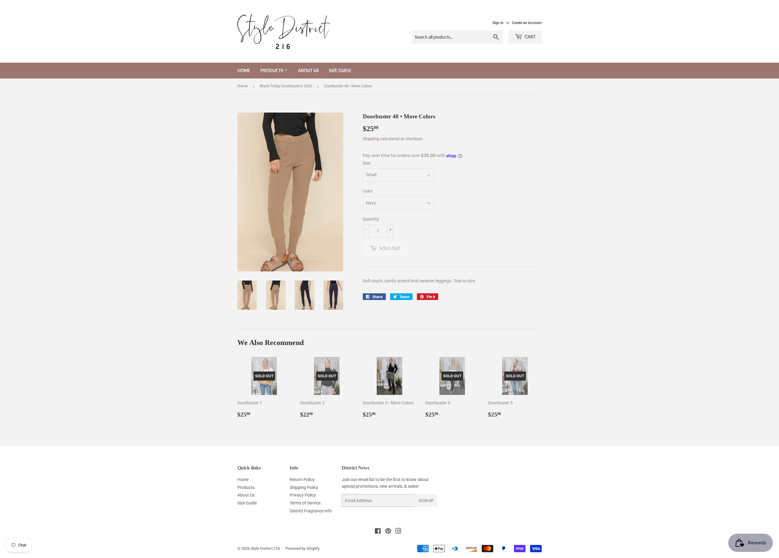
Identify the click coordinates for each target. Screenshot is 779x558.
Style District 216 (265, 548)
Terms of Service (305, 502)
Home (243, 70)
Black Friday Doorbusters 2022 (286, 86)
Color (368, 191)
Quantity (371, 219)
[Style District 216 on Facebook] (378, 531)
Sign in (498, 23)
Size (366, 163)
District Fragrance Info (311, 510)
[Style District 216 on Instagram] (398, 531)
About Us (308, 70)
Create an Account (527, 23)
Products (272, 70)
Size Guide (340, 70)
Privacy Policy (303, 495)
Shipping (371, 138)
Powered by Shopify (302, 548)
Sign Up (426, 500)
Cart (530, 36)
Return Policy (302, 479)
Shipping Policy (304, 487)
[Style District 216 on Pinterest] (388, 531)
